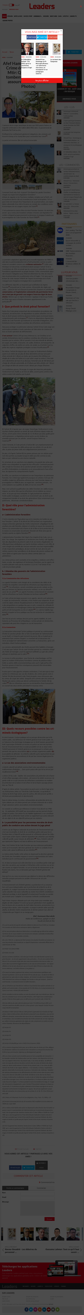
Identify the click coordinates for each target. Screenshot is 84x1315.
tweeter (43, 37)
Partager (32, 37)
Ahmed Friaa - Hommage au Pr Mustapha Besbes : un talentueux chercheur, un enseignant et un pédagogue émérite (42, 67)
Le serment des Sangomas (55, 60)
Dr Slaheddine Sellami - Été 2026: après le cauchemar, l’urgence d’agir (26, 63)
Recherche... (62, 7)
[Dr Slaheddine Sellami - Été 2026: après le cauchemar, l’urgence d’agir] (27, 49)
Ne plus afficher (42, 80)
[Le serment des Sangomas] (56, 49)
